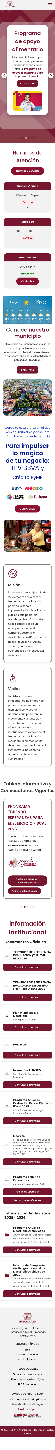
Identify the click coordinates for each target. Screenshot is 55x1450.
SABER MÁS (27, 370)
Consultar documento (27, 967)
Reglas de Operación (27, 1191)
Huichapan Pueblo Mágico (28, 1379)
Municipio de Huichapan (29, 1374)
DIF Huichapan (28, 1384)
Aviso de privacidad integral (27, 1404)
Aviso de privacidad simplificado (27, 1399)
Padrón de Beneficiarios (27, 1200)
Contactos (27, 281)
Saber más (23, 862)
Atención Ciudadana (27, 1354)
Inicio (28, 1349)
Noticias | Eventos (27, 1359)
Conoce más (27, 83)
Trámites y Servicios (27, 170)
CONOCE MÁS (27, 508)
